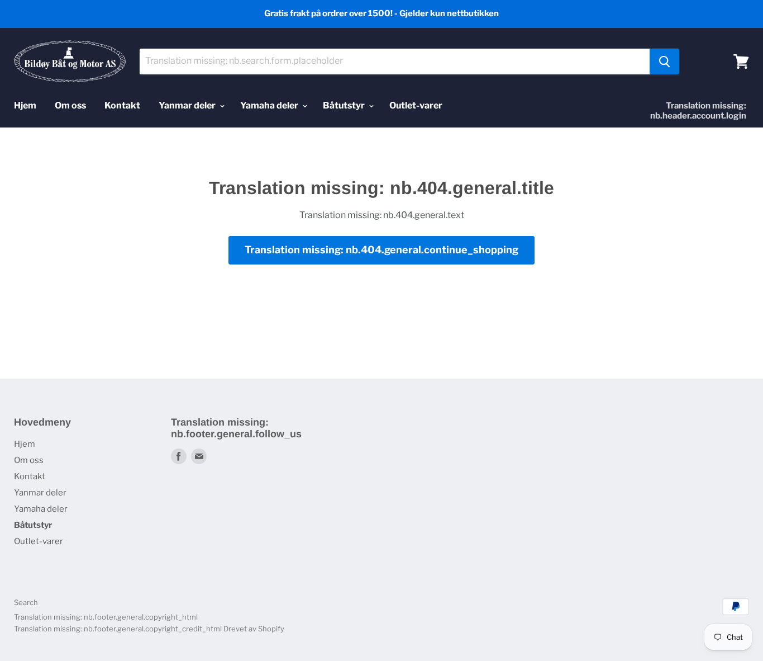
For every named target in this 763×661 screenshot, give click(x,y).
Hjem (25, 105)
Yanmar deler (188, 105)
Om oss (70, 105)
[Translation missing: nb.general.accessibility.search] (664, 61)
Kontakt (122, 105)
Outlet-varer (415, 105)
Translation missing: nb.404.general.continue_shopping (381, 250)
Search (26, 602)
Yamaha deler (270, 105)
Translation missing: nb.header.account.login (698, 111)
